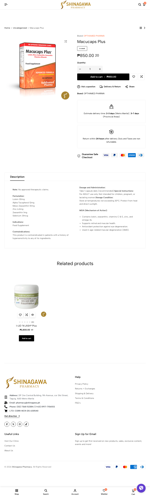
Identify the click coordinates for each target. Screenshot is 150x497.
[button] (141, 76)
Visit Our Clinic (11, 441)
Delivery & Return (112, 86)
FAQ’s (78, 403)
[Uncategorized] (141, 28)
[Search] (140, 5)
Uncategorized (20, 28)
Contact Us (9, 445)
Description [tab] (17, 176)
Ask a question (88, 86)
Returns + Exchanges (85, 388)
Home (7, 28)
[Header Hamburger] (6, 4)
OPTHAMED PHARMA (94, 36)
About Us (8, 450)
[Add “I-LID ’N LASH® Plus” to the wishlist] (20, 314)
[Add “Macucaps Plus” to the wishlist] (133, 76)
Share (131, 86)
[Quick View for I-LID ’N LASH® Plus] (32, 314)
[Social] (6, 424)
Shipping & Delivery (84, 393)
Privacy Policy (81, 384)
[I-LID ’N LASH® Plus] (145, 28)
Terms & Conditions (84, 398)
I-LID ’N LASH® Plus (26, 325)
